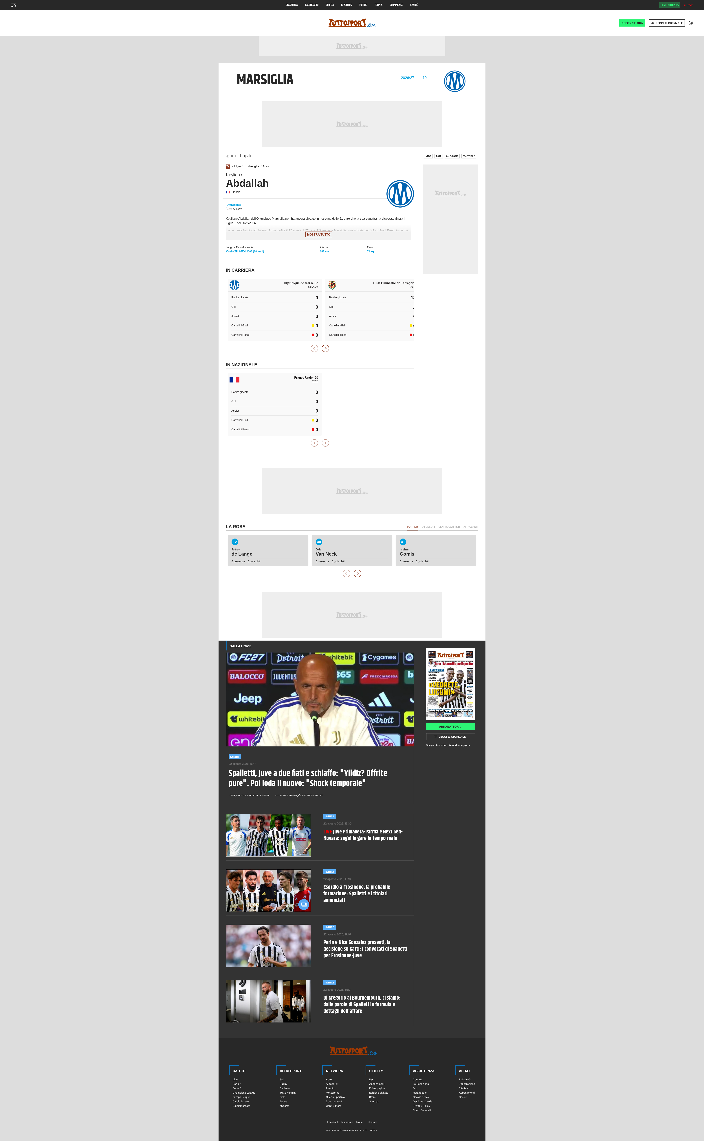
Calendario (311, 5)
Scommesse (396, 5)
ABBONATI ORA (632, 23)
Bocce (283, 1101)
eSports (284, 1105)
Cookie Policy (421, 1097)
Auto (329, 1079)
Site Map (464, 1088)
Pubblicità (465, 1079)
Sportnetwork (334, 1101)
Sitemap (374, 1101)
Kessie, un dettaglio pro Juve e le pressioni (250, 796)
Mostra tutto (318, 234)
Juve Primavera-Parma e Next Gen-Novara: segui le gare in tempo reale (363, 835)
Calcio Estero (241, 1101)
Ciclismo (285, 1088)
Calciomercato (241, 1105)
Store (372, 1097)
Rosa (438, 156)
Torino (363, 5)
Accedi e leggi (458, 745)
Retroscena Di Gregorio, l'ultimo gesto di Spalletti (299, 796)
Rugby (283, 1083)
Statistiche (469, 156)
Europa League (241, 1097)
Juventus (346, 5)
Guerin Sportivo (335, 1097)
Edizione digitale (378, 1092)
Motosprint (332, 1092)
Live (690, 5)
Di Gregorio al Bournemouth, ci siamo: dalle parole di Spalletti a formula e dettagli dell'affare (362, 1004)
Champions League (244, 1092)
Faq (415, 1088)
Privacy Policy (421, 1105)
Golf (282, 1097)
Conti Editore (333, 1105)
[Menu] (13, 5)
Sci (281, 1079)
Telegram (371, 1121)
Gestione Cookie (422, 1101)
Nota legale (420, 1092)
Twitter (360, 1121)
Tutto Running (288, 1092)
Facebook (333, 1121)
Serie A (330, 5)
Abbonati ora (450, 726)
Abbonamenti (377, 1083)
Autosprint (332, 1083)
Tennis (378, 5)
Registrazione (467, 1083)
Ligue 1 (239, 166)
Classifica (292, 5)
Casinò (414, 5)
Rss (371, 1079)
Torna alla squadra (241, 156)
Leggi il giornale (669, 23)
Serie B (237, 1088)
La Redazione (421, 1083)
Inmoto (330, 1088)
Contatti (417, 1079)
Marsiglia (253, 166)
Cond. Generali (422, 1110)
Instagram (347, 1121)
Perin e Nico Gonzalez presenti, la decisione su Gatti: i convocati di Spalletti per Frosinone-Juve (365, 949)
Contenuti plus (670, 5)
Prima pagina (377, 1088)
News (428, 156)
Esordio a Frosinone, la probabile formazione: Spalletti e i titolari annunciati (356, 894)
